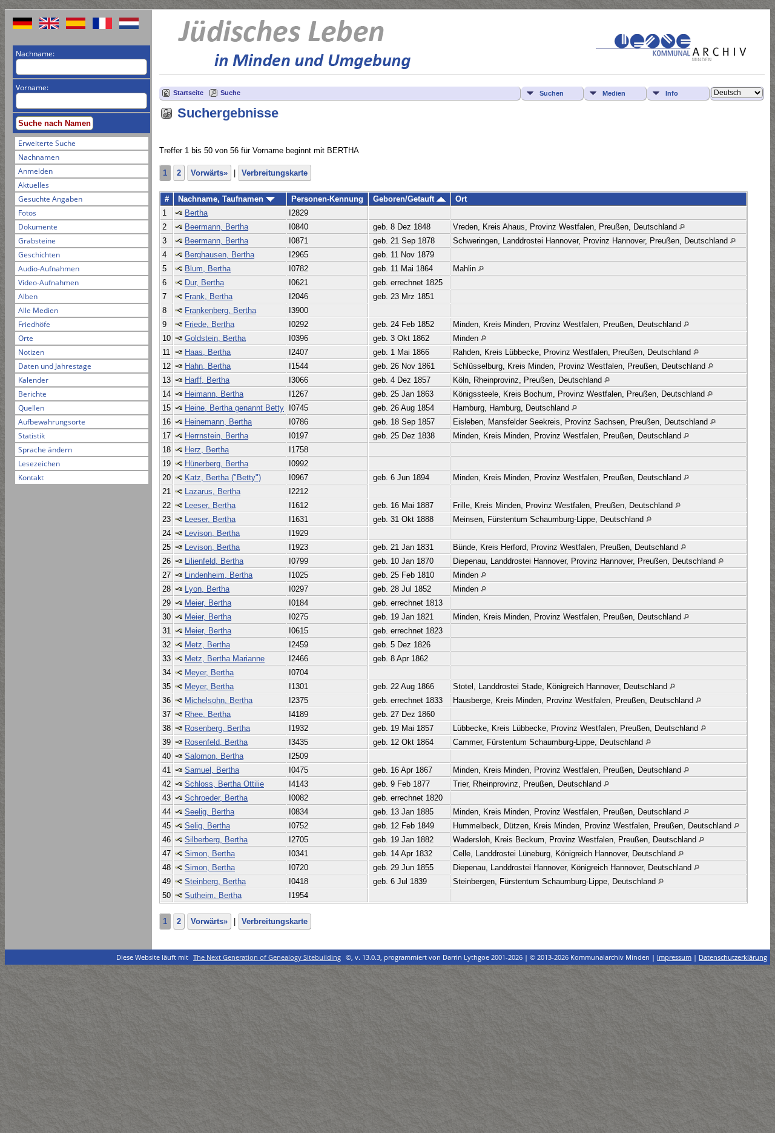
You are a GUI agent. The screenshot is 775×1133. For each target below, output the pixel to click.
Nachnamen (38, 157)
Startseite (188, 92)
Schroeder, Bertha (216, 797)
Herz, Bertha (207, 449)
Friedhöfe (34, 324)
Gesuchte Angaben (50, 199)
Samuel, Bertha (212, 770)
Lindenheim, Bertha (218, 575)
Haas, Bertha (208, 352)
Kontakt (31, 477)
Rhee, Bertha (208, 714)
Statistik (31, 436)
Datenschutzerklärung (733, 957)
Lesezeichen (39, 463)
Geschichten (39, 254)
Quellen (31, 408)
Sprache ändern (45, 449)
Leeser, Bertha (210, 505)
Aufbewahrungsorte (51, 422)
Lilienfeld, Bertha (214, 561)
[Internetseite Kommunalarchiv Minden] (671, 58)
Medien (613, 93)
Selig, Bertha (207, 825)
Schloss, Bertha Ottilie (224, 783)
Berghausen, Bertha (219, 254)
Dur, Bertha (204, 282)
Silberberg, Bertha (216, 839)
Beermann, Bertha (216, 226)
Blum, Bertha (208, 268)
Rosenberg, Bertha (217, 728)
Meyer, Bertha (209, 672)
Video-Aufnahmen (48, 282)
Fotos (27, 213)
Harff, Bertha (207, 380)
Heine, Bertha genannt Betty (234, 407)
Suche (230, 92)
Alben (28, 296)
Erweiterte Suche (47, 143)
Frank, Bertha (208, 296)
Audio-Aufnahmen (48, 268)
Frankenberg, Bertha (220, 310)
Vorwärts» (209, 172)
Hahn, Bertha (208, 366)
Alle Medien (38, 310)
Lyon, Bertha (207, 588)
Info (671, 93)
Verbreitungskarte (275, 172)
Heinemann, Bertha (218, 421)
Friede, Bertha (209, 324)
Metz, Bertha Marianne (225, 658)
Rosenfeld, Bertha (216, 742)
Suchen (551, 93)
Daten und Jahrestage (54, 366)
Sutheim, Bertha (213, 895)
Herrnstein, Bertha (216, 435)
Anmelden (35, 171)
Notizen (31, 352)
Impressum (674, 957)
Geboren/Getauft (405, 198)
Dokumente (38, 227)
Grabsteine (37, 241)
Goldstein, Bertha (215, 338)
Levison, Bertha (212, 533)
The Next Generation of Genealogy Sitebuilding (267, 957)
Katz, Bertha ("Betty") (223, 477)
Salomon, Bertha (214, 756)
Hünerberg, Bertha (216, 463)
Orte (25, 338)
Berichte (32, 394)
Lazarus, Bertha (212, 491)
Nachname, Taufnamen (222, 198)
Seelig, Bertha (209, 811)
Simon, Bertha (210, 853)
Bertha (196, 212)
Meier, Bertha (208, 602)
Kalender (33, 380)
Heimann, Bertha (214, 393)
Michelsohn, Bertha (218, 700)
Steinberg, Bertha (215, 881)
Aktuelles (33, 185)
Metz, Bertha (207, 644)
